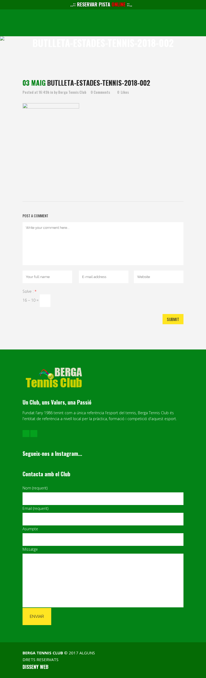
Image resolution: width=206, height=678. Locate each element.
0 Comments (100, 92)
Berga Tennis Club (72, 92)
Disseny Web (36, 666)
